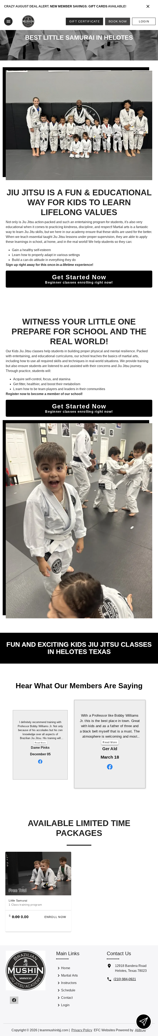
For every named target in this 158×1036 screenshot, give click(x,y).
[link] (67, 968)
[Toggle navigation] (8, 21)
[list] (67, 987)
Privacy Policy (81, 1030)
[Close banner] (148, 6)
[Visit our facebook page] (14, 1000)
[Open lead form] (143, 1021)
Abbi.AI (140, 1030)
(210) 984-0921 (125, 979)
